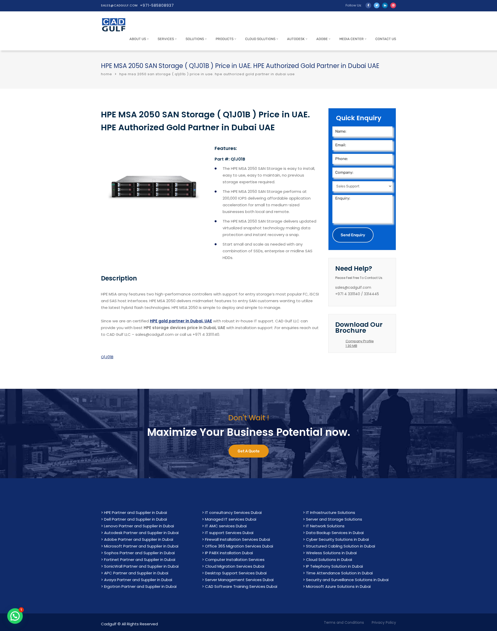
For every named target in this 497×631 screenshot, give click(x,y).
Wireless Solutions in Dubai (331, 553)
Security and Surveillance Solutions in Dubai (347, 579)
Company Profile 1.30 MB (360, 343)
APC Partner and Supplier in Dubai (136, 573)
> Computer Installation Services (233, 559)
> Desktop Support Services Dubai (234, 573)
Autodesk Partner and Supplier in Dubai (141, 532)
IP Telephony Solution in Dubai (334, 566)
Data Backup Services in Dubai (335, 532)
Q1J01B (107, 357)
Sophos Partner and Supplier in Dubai (139, 553)
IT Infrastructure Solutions (330, 512)
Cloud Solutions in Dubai (329, 559)
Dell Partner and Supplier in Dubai (135, 519)
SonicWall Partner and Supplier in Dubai (141, 566)
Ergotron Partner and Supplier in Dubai (140, 586)
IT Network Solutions (325, 526)
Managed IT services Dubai (230, 519)
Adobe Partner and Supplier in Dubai (138, 539)
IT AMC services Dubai (226, 526)
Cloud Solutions (260, 39)
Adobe (322, 39)
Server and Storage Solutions (334, 519)
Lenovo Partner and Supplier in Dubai (139, 526)
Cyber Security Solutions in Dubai (337, 539)
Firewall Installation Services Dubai (237, 539)
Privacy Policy (384, 622)
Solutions (195, 39)
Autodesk (296, 39)
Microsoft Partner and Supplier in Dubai (141, 546)
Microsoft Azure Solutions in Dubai (338, 586)
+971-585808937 (157, 5)
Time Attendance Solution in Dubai (339, 573)
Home (106, 74)
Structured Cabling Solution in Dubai (340, 546)
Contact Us (385, 39)
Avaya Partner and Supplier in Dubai (138, 579)
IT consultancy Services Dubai (233, 512)
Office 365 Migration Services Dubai (239, 546)
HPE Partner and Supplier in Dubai (135, 512)
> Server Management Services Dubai (238, 579)
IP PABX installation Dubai (229, 553)
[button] (15, 616)
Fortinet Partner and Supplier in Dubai (139, 559)
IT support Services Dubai (229, 532)
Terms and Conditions (344, 622)
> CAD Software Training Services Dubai (239, 586)
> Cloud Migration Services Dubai (233, 566)
